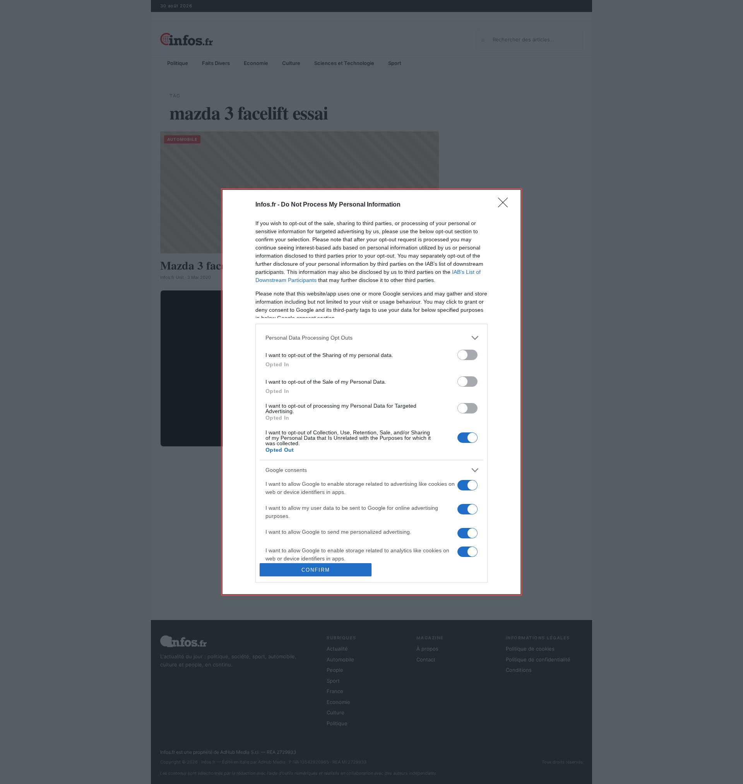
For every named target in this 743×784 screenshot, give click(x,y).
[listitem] (371, 338)
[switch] (467, 355)
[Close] (505, 205)
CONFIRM (315, 570)
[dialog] (371, 392)
